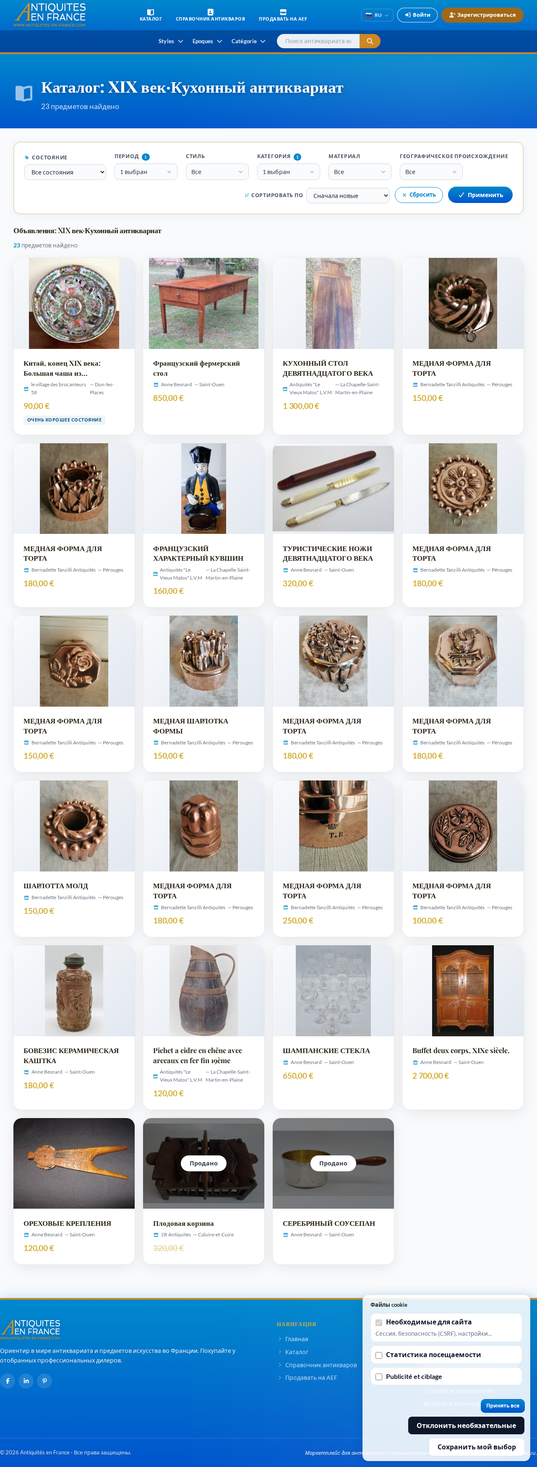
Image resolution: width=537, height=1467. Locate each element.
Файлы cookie (388, 1304)
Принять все (502, 1405)
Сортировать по (277, 195)
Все (196, 171)
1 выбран (133, 171)
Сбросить (422, 194)
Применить (485, 194)
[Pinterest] (44, 1381)
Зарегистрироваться (486, 14)
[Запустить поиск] (370, 41)
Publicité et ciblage (414, 1376)
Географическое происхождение (454, 156)
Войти (421, 14)
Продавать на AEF (311, 1377)
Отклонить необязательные (466, 1425)
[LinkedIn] (26, 1381)
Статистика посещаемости (433, 1354)
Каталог (296, 1351)
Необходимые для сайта (429, 1322)
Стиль (195, 156)
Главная (296, 1338)
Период (131, 156)
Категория (278, 156)
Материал (344, 156)
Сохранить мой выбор (477, 1447)
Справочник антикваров (321, 1364)
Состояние (49, 157)
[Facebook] (7, 1381)
